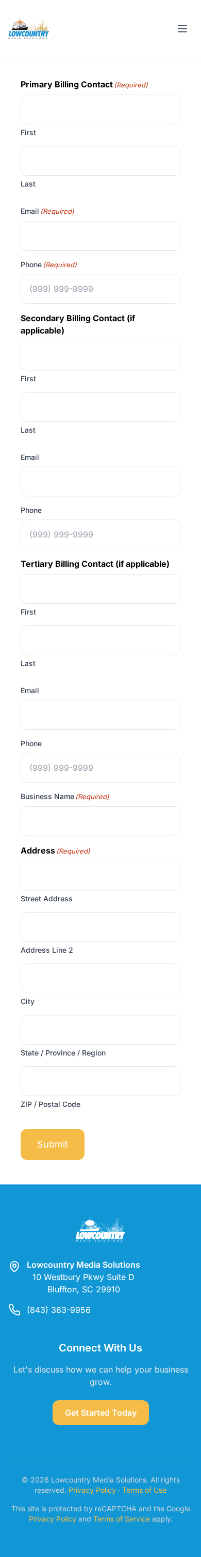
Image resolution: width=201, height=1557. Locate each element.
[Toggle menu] (182, 28)
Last (28, 183)
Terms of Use (144, 1490)
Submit (52, 1144)
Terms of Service (121, 1518)
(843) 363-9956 (59, 1310)
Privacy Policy (92, 1490)
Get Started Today (101, 1412)
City (28, 1001)
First (28, 132)
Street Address (47, 898)
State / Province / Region (63, 1052)
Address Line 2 (47, 950)
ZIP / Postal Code (50, 1104)
